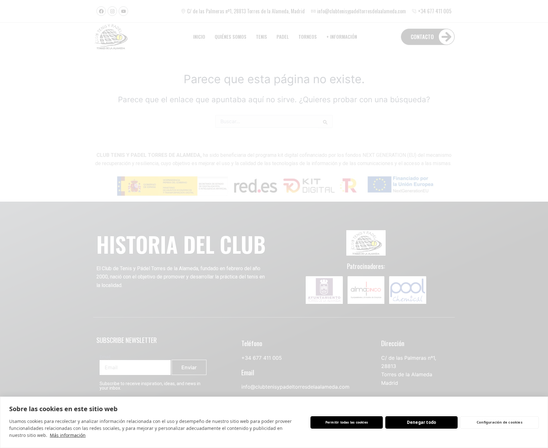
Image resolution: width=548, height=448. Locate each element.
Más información (68, 435)
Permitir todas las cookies (346, 422)
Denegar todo (421, 422)
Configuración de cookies (499, 422)
